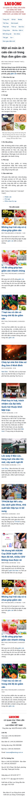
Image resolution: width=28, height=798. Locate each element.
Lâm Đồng (4, 468)
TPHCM (17, 522)
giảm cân (13, 74)
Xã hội (13, 19)
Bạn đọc (21, 27)
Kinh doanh (14, 23)
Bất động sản (7, 34)
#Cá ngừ (7, 199)
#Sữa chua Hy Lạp (10, 201)
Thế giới (5, 37)
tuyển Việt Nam (13, 570)
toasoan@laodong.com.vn (14, 752)
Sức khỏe (17, 34)
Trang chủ (6, 19)
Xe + (11, 37)
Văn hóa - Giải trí (17, 30)
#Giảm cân (7, 197)
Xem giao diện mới (9, 41)
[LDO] (14, 218)
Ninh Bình (4, 372)
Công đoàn (6, 30)
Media (20, 19)
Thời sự (13, 27)
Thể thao (6, 23)
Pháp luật (6, 27)
